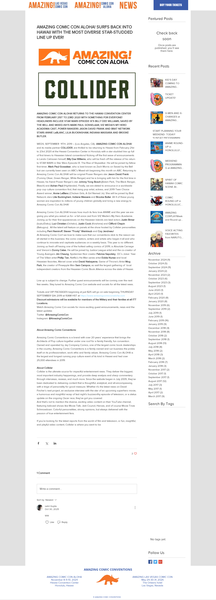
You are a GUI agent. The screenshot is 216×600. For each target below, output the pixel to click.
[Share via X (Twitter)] (46, 443)
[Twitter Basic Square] (155, 562)
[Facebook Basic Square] (150, 562)
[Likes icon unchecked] (47, 522)
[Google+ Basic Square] (160, 562)
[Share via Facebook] (38, 443)
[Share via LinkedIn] (55, 443)
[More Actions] (135, 508)
